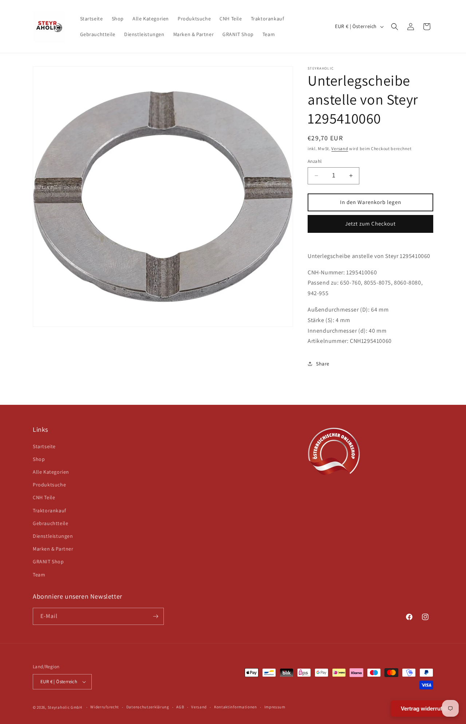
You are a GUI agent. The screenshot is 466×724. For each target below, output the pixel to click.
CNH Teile (44, 497)
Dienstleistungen (53, 536)
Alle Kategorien (51, 472)
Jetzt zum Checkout (370, 223)
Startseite (44, 446)
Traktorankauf (49, 510)
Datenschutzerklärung (147, 706)
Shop (39, 459)
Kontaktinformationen (235, 706)
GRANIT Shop (48, 561)
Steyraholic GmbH (65, 707)
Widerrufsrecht (104, 706)
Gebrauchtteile (50, 523)
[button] (395, 27)
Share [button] (322, 363)
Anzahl (314, 161)
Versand (339, 148)
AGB (180, 706)
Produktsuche (49, 484)
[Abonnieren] (155, 616)
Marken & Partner (53, 548)
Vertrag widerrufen (425, 708)
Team (39, 574)
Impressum (274, 706)
